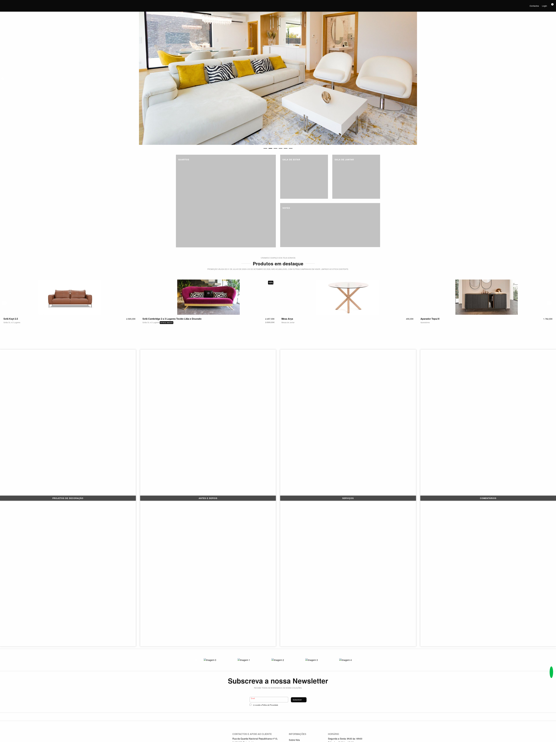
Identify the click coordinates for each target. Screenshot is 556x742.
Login (544, 5)
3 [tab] (275, 148)
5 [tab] (285, 148)
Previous (2, 78)
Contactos (534, 5)
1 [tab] (265, 148)
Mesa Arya (169, 318)
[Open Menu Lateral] (3, 3)
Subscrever (297, 699)
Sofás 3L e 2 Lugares (33, 322)
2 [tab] (270, 148)
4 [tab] (280, 148)
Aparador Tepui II (312, 318)
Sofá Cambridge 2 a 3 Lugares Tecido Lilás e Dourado (54, 318)
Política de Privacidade (270, 705)
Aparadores (307, 322)
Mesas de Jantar (170, 322)
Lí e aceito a (265, 705)
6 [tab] (290, 148)
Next (551, 78)
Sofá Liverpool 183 (452, 318)
